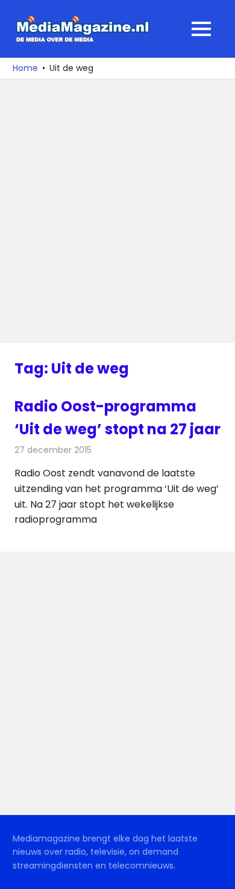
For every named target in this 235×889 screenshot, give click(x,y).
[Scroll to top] (217, 871)
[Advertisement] (117, 211)
